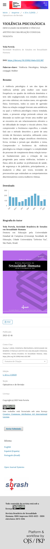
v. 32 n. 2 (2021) (29, 12)
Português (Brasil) (12, 455)
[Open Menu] (4, 4)
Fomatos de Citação (13, 361)
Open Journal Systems (14, 467)
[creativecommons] (19, 508)
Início (5, 12)
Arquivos (15, 12)
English (7, 447)
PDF (9, 322)
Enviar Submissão (13, 429)
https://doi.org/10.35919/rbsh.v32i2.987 (26, 60)
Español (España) (11, 451)
